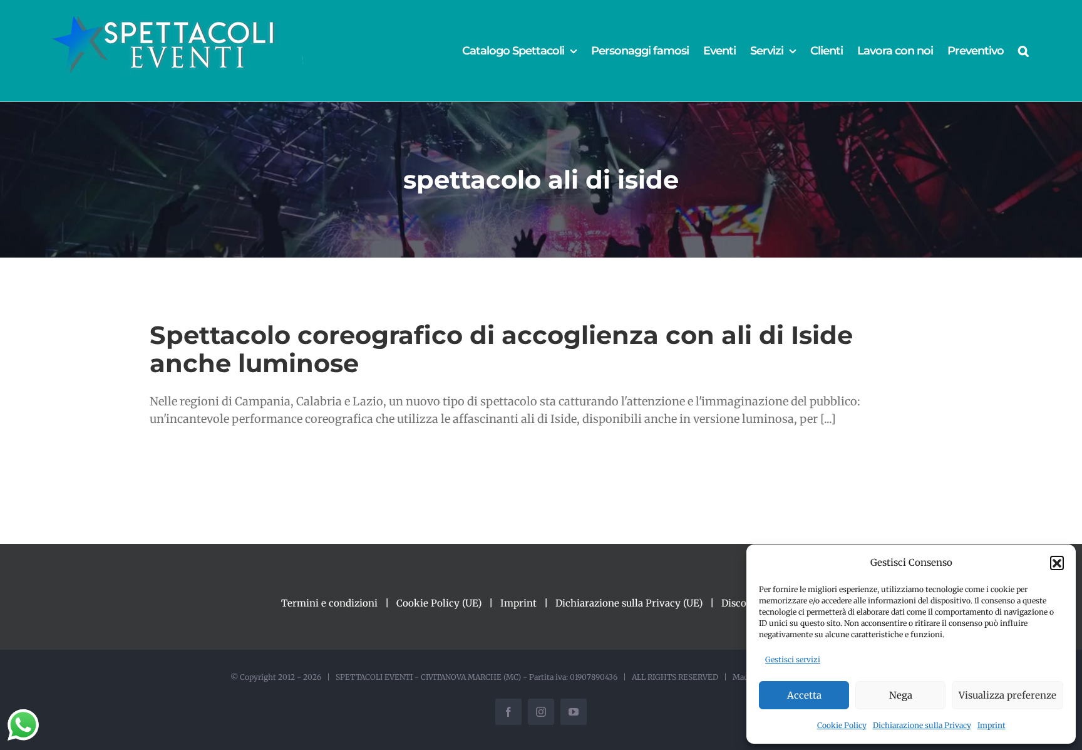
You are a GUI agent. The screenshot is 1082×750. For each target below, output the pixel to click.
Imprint (991, 725)
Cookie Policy (842, 725)
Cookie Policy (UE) (439, 603)
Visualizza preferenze (1007, 695)
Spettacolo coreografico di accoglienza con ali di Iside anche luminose (501, 349)
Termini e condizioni (329, 603)
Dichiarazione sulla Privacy (922, 725)
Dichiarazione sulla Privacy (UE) (629, 603)
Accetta (804, 695)
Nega (900, 695)
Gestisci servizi (792, 659)
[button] (1057, 562)
